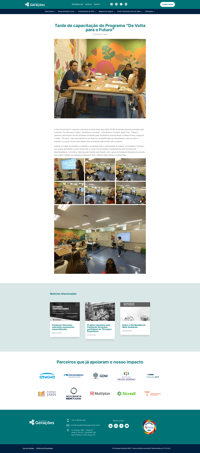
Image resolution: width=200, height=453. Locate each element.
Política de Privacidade (44, 448)
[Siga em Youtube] (126, 4)
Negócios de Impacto (106, 11)
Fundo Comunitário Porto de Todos (129, 11)
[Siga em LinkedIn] (111, 4)
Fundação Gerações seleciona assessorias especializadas (63, 327)
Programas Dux (77, 4)
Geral (105, 34)
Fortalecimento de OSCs (86, 11)
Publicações (149, 11)
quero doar (167, 4)
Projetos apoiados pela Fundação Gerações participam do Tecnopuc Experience (99, 328)
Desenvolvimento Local (66, 11)
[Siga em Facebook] (121, 4)
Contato (97, 4)
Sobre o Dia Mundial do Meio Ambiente (134, 326)
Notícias (88, 4)
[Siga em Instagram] (116, 4)
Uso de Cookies (28, 448)
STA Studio (166, 448)
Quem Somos (49, 11)
